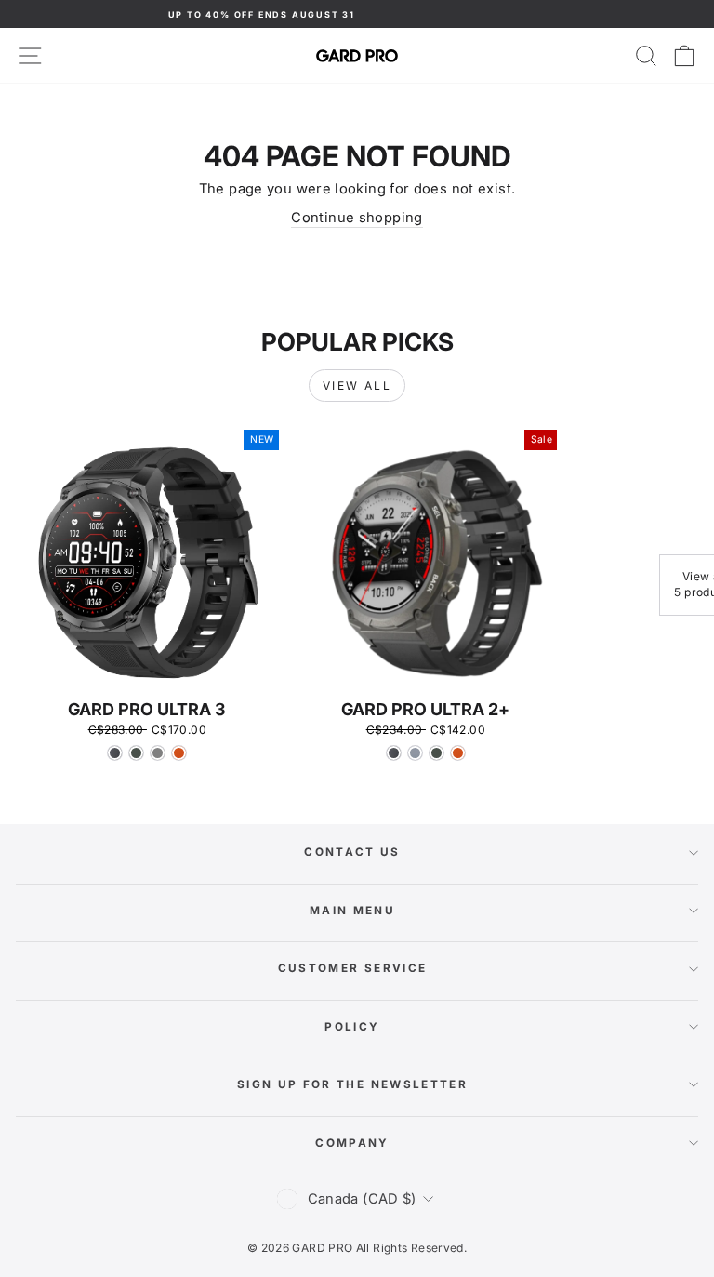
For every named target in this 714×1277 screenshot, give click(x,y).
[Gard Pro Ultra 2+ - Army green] (436, 753)
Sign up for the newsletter (352, 1084)
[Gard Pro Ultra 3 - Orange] (179, 753)
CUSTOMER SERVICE (353, 968)
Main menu (352, 910)
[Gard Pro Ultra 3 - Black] (115, 753)
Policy (351, 1026)
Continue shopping (356, 217)
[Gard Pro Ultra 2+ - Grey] (415, 753)
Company (352, 1143)
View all (357, 385)
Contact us (352, 851)
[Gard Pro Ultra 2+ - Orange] (458, 753)
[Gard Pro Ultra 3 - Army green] (136, 753)
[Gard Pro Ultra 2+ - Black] (394, 753)
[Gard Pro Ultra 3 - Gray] (158, 753)
